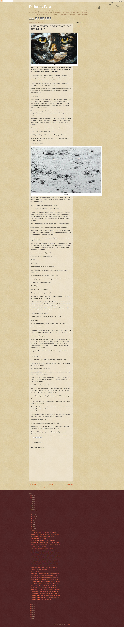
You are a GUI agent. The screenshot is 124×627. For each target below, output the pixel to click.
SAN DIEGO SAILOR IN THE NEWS (38, 546)
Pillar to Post (40, 6)
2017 (31, 606)
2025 (31, 497)
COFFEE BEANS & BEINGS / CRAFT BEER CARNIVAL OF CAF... (45, 561)
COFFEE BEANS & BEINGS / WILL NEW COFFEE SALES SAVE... (45, 558)
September (33, 516)
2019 (31, 509)
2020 (31, 507)
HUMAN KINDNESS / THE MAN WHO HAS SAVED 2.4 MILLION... (45, 552)
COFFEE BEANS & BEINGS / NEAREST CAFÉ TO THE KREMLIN (45, 542)
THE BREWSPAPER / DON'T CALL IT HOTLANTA (41, 599)
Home (51, 484)
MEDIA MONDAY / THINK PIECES (38, 538)
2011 (31, 618)
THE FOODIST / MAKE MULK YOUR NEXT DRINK (42, 548)
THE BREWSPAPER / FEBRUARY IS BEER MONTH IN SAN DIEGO (45, 595)
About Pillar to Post (80, 27)
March (32, 528)
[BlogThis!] (37, 437)
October (33, 514)
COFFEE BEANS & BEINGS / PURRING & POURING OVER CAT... (45, 593)
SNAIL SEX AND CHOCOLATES (38, 565)
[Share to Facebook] (40, 437)
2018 (31, 604)
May (32, 524)
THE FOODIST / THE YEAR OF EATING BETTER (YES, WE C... (45, 532)
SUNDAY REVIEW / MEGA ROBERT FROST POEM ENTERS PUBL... (46, 556)
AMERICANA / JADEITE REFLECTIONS (39, 569)
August (32, 518)
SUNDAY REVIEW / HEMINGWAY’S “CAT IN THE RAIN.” (43, 540)
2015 (31, 610)
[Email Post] (33, 437)
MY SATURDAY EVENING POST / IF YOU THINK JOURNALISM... (45, 577)
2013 (31, 614)
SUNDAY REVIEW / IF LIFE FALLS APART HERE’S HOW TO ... (44, 575)
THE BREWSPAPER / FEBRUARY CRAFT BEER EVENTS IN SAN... (45, 597)
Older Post (70, 484)
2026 (31, 495)
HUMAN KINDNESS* (35, 571)
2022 (31, 503)
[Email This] (36, 437)
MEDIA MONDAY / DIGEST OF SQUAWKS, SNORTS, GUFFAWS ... (45, 573)
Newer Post (32, 484)
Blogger (68, 624)
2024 (31, 499)
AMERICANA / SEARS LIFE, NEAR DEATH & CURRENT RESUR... (45, 534)
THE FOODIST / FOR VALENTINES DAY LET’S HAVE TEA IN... (44, 567)
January (33, 602)
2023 (31, 501)
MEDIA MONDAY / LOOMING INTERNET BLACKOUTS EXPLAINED (45, 589)
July (32, 520)
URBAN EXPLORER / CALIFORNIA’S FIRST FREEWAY (43, 536)
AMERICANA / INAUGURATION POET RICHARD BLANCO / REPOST (45, 544)
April (32, 526)
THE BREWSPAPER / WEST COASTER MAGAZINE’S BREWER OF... (46, 581)
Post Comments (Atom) (40, 487)
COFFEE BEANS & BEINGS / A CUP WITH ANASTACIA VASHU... (45, 560)
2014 (31, 612)
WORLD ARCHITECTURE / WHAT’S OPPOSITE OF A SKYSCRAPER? (46, 585)
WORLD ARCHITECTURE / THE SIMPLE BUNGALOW (42, 550)
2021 (31, 505)
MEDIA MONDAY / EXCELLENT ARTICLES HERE (41, 554)
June (32, 522)
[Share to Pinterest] (41, 437)
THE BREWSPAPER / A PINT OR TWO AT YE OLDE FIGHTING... (45, 563)
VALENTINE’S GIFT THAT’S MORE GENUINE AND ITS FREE (44, 587)
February (33, 530)
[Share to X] (38, 437)
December (33, 510)
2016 (31, 608)
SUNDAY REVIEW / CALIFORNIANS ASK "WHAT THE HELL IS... (45, 591)
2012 (31, 616)
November (33, 512)
